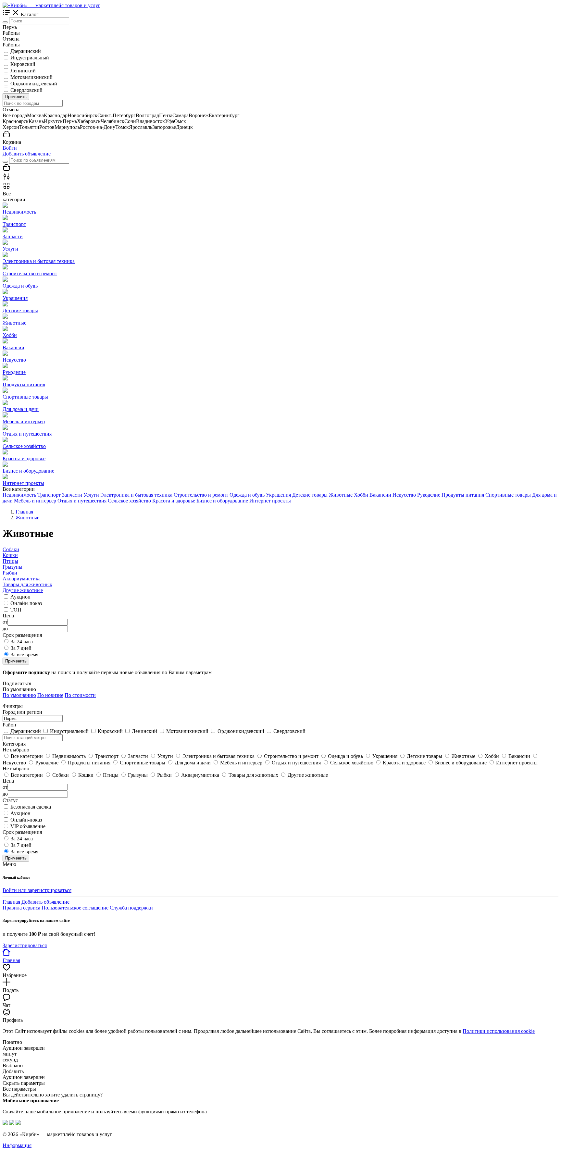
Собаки (11, 549)
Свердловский (26, 90)
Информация (17, 1145)
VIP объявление (27, 826)
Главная (11, 902)
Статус (10, 800)
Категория (14, 744)
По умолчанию (19, 695)
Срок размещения (22, 832)
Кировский (22, 64)
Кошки (10, 555)
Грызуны (12, 567)
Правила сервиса (21, 907)
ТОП (15, 610)
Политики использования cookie (499, 1031)
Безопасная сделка (30, 807)
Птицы (10, 561)
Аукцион (20, 597)
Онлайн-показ (26, 603)
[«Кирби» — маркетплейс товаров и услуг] (51, 5)
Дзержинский (25, 51)
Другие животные (23, 590)
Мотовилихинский (31, 77)
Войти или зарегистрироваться (37, 890)
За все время (24, 654)
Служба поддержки (131, 907)
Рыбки (10, 573)
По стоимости (80, 695)
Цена (8, 781)
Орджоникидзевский (33, 83)
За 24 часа (22, 641)
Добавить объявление (27, 153)
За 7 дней (21, 648)
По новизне (50, 695)
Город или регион (22, 712)
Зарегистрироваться (25, 945)
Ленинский (23, 70)
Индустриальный (29, 57)
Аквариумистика (22, 578)
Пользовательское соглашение (75, 907)
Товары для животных (27, 584)
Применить (16, 96)
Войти (10, 148)
